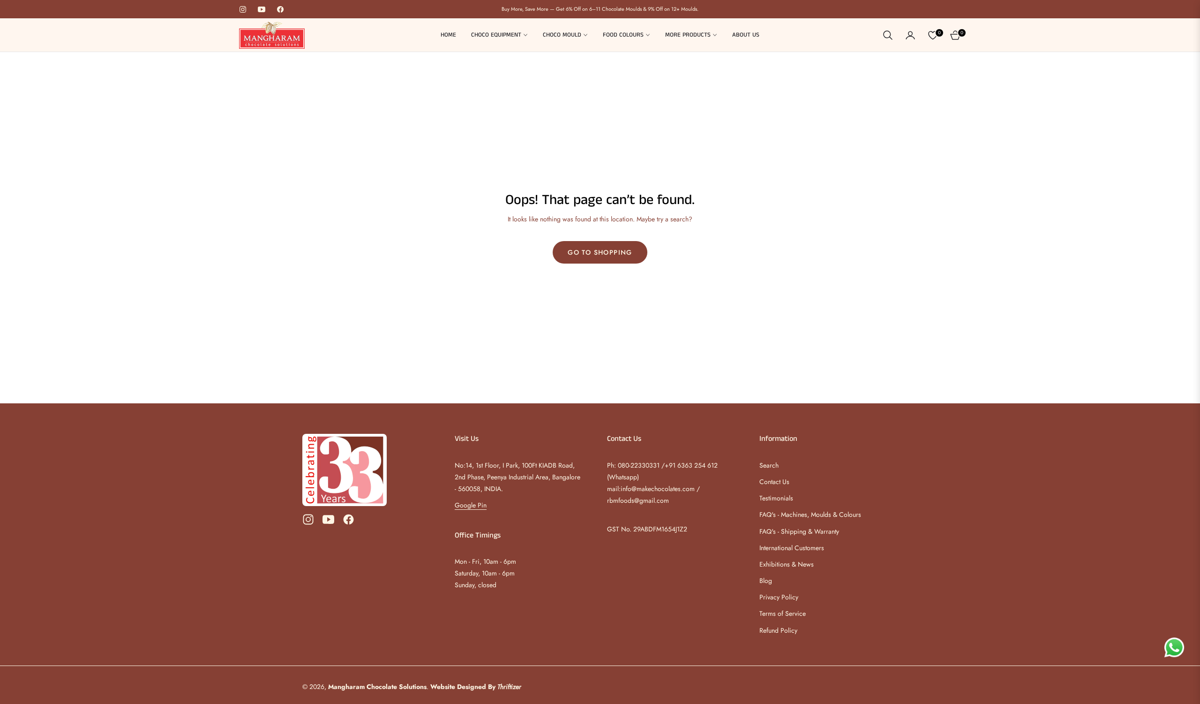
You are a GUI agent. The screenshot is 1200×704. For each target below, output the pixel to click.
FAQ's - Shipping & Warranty (799, 531)
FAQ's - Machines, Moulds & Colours (810, 514)
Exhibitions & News (786, 564)
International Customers (791, 548)
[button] (888, 35)
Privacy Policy (778, 597)
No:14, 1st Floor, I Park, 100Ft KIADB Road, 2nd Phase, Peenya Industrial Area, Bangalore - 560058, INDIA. (517, 477)
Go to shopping (600, 252)
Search (769, 465)
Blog (765, 580)
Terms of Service (782, 613)
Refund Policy (778, 630)
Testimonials (776, 498)
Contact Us (774, 481)
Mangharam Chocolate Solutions (377, 686)
